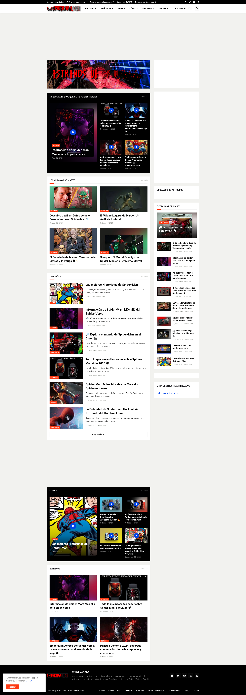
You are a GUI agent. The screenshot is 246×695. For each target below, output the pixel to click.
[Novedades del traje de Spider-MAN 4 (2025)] (164, 321)
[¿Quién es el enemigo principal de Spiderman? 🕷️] (164, 334)
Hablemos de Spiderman (167, 393)
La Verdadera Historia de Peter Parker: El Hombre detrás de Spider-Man (184, 305)
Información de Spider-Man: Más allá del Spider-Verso (113, 311)
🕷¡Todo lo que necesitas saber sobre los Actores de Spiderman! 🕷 (184, 290)
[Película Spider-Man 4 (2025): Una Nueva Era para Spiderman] (164, 276)
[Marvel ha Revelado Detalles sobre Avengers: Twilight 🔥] (111, 504)
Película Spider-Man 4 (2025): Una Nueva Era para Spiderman (183, 275)
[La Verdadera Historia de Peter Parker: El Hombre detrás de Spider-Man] (164, 306)
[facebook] (185, 2)
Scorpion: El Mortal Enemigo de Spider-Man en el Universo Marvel (121, 259)
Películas (106, 8)
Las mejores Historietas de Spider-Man (112, 284)
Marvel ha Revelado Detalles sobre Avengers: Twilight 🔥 (110, 517)
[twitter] (190, 2)
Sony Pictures (114, 690)
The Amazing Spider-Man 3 (145, 2)
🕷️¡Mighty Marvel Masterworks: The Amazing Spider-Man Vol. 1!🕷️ (134, 550)
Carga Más (97, 434)
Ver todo (144, 97)
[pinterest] (198, 2)
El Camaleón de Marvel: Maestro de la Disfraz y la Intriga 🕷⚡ (73, 259)
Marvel (102, 690)
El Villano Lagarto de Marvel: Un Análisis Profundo (119, 217)
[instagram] (190, 675)
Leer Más (29, 681)
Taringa (187, 690)
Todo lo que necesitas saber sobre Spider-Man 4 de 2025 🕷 (111, 123)
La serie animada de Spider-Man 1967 (182, 346)
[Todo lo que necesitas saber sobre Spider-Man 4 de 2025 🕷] (111, 110)
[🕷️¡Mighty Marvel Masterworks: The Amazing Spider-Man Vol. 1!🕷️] (136, 535)
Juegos (162, 8)
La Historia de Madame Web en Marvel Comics (110, 547)
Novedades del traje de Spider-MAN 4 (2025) (183, 319)
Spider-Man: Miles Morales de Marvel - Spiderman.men (112, 386)
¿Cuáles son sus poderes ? (76, 2)
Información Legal (156, 690)
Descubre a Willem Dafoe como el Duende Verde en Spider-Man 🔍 (70, 217)
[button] (190, 8)
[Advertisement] (123, 37)
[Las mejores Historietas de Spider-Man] (164, 361)
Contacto (140, 690)
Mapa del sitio (174, 690)
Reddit (196, 690)
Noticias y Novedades (55, 2)
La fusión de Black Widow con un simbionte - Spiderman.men (136, 517)
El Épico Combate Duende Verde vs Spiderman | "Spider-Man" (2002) (184, 246)
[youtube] (194, 2)
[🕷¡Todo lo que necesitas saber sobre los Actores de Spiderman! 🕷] (164, 291)
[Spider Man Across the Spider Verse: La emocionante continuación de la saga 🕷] (136, 110)
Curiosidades (180, 8)
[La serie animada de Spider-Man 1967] (164, 349)
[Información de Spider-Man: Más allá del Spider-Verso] (164, 261)
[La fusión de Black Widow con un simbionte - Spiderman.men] (136, 504)
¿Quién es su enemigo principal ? (101, 2)
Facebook (128, 690)
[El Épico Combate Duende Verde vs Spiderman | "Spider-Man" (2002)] (164, 246)
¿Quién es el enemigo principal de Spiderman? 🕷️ (184, 333)
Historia (89, 8)
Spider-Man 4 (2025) (124, 2)
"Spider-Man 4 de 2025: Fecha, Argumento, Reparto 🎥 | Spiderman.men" (135, 161)
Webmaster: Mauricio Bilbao (71, 690)
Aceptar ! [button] (13, 687)
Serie (120, 8)
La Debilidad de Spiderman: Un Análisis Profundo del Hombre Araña (112, 411)
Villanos (147, 8)
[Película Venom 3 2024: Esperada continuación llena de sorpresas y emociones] (111, 147)
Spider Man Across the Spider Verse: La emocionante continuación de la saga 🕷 (136, 126)
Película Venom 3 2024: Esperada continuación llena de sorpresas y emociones (111, 161)
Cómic (133, 8)
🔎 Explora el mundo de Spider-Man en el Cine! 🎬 (113, 336)
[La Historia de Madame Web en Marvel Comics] (111, 535)
